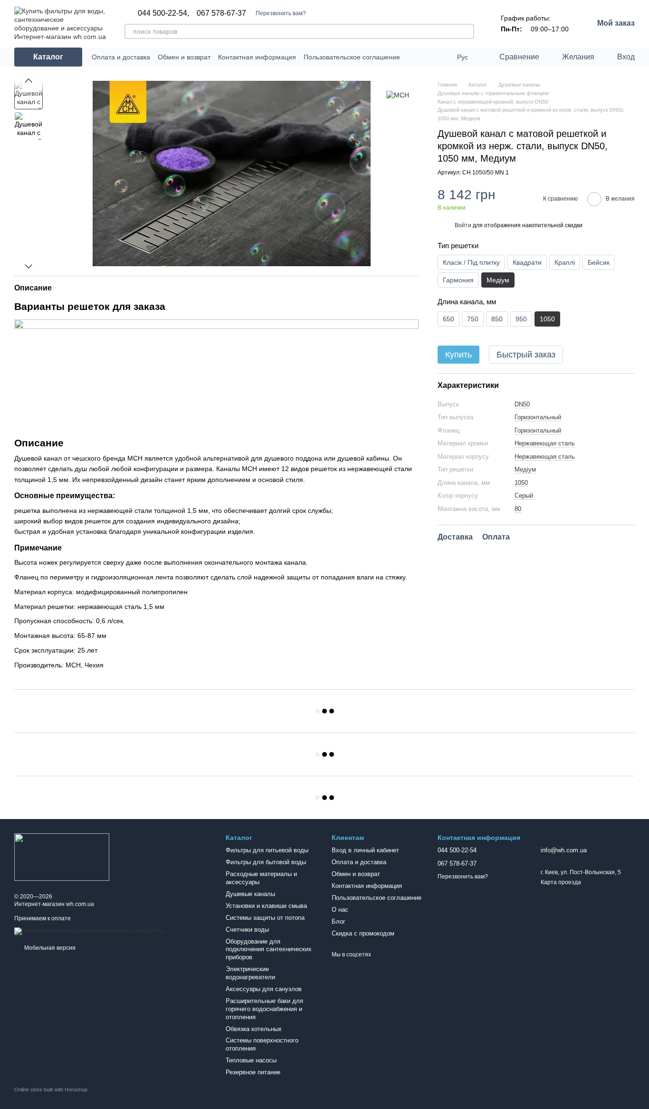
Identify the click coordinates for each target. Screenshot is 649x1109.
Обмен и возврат (184, 57)
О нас (340, 909)
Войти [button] (463, 225)
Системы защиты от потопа (265, 917)
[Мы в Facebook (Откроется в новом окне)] (430, 57)
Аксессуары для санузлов (264, 989)
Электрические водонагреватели (250, 973)
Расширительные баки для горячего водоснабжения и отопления (264, 1009)
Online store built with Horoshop (50, 1089)
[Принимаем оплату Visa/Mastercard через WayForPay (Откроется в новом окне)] (90, 930)
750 (472, 319)
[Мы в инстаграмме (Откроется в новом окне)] (442, 57)
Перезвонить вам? (281, 13)
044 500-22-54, (163, 13)
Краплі (564, 262)
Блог (338, 921)
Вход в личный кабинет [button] (365, 850)
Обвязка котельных (254, 1028)
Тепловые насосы (251, 1060)
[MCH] (397, 95)
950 (521, 319)
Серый (524, 495)
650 (448, 319)
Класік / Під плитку (471, 262)
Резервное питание (253, 1072)
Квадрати (527, 262)
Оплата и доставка (121, 57)
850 (497, 319)
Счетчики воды (247, 929)
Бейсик (599, 262)
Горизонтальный (538, 417)
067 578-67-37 (221, 13)
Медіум (525, 469)
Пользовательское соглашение (352, 57)
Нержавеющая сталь (545, 443)
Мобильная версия (49, 948)
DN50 (522, 403)
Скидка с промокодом (363, 933)
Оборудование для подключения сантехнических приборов (269, 949)
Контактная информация (257, 57)
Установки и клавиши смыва (266, 905)
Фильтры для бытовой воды (266, 862)
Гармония (458, 280)
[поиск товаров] (466, 31)
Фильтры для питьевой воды (267, 850)
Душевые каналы (250, 893)
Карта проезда (561, 882)
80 (518, 508)
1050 (521, 482)
